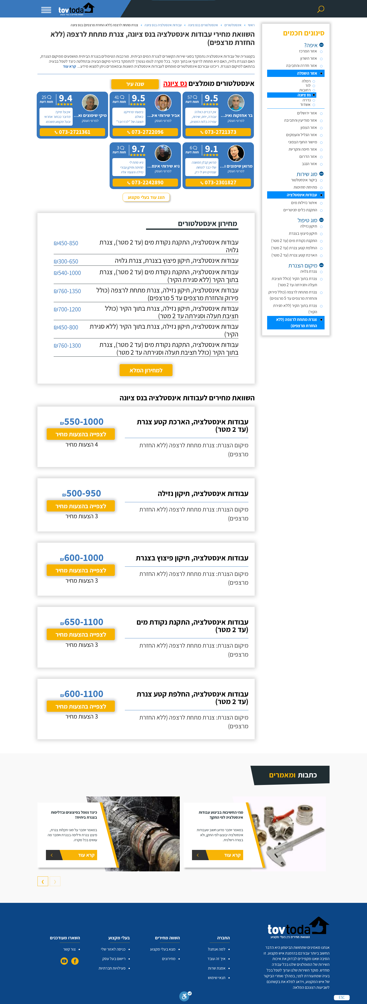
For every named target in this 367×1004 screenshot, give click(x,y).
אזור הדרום (308, 156)
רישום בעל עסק (114, 958)
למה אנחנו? (216, 949)
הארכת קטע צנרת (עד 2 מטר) (294, 255)
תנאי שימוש (216, 977)
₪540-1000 (67, 272)
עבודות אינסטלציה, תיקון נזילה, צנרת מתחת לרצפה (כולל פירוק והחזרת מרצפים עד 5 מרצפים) (167, 294)
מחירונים (169, 958)
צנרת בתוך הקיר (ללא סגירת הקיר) (295, 308)
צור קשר (69, 949)
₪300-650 (66, 261)
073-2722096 (147, 132)
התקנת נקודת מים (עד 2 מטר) (294, 240)
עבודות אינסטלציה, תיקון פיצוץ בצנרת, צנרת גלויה (176, 260)
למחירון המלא (146, 370)
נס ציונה (304, 95)
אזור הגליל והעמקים (301, 134)
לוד (308, 85)
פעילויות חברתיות (112, 968)
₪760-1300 (67, 345)
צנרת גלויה (308, 271)
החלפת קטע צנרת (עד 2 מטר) (294, 248)
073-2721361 (74, 132)
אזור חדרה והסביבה (301, 65)
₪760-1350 (67, 291)
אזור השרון (308, 58)
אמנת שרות (216, 968)
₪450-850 (66, 243)
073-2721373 (219, 132)
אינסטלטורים (232, 25)
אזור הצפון (309, 127)
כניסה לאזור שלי (113, 949)
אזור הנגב (309, 163)
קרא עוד (69, 66)
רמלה (306, 81)
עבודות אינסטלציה (302, 195)
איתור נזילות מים (304, 202)
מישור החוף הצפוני (302, 142)
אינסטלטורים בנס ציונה (203, 25)
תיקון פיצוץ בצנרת (303, 233)
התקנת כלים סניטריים (300, 210)
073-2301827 (219, 182)
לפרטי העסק (236, 120)
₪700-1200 (67, 309)
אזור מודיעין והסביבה (300, 120)
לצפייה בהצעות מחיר (80, 434)
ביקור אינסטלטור (304, 180)
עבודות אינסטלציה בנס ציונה (163, 25)
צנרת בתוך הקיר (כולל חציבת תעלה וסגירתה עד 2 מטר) (294, 281)
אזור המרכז (308, 51)
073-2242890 (147, 182)
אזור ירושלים (307, 113)
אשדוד (305, 104)
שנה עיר (135, 84)
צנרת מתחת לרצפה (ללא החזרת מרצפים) (296, 322)
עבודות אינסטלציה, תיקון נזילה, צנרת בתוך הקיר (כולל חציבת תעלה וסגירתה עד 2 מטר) (171, 312)
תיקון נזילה (308, 226)
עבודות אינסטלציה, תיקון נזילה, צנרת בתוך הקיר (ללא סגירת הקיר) (164, 330)
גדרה (307, 100)
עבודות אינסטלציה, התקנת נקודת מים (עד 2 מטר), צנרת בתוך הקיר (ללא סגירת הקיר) (168, 275)
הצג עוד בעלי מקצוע (146, 197)
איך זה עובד (216, 958)
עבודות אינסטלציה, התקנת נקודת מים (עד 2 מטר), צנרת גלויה (168, 246)
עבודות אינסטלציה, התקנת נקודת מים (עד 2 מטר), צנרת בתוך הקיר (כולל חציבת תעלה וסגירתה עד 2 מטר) (168, 348)
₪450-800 (66, 327)
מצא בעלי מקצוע (163, 949)
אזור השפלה (307, 73)
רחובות (305, 90)
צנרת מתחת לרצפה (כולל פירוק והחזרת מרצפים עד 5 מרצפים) (292, 295)
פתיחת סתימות (305, 187)
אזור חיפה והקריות (303, 149)
